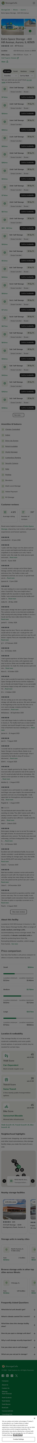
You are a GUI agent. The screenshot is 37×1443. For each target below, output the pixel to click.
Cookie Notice (17, 1435)
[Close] (34, 1418)
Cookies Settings (18, 1439)
